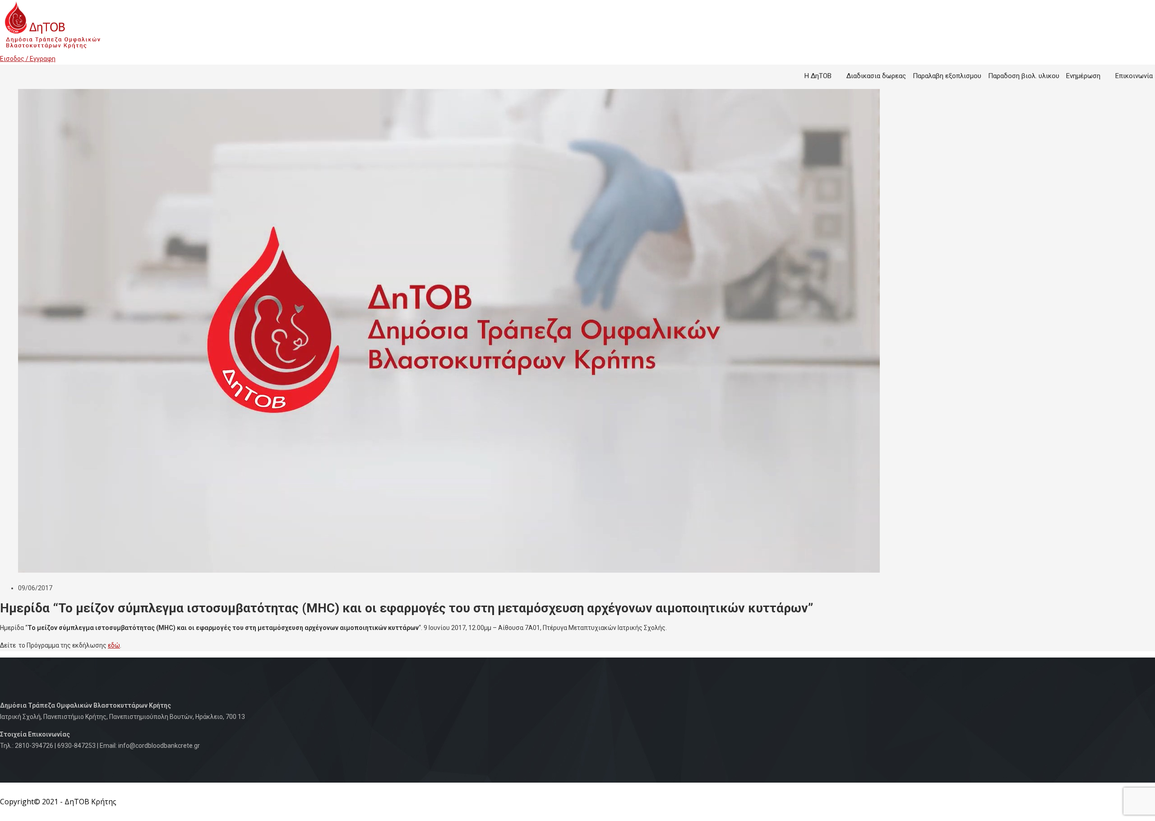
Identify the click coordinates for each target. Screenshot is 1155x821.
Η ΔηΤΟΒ (818, 76)
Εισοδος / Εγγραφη (27, 58)
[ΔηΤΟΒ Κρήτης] (51, 47)
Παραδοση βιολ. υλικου (1023, 76)
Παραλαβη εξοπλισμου (947, 76)
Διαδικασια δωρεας (876, 76)
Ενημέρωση (1083, 76)
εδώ (114, 645)
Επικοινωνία (1134, 76)
